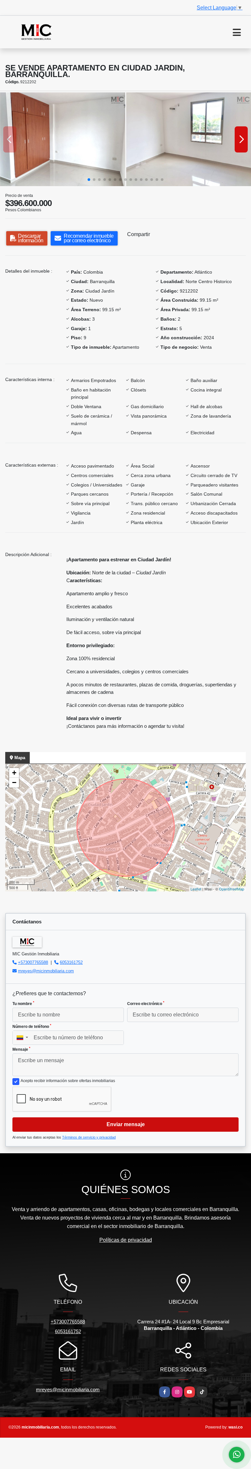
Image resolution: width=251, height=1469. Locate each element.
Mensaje (21, 1049)
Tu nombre (23, 1003)
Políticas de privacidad (125, 1240)
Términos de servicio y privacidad (89, 1137)
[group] (62, 139)
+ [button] (14, 773)
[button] (89, 179)
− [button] (14, 782)
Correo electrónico (145, 1003)
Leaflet (196, 888)
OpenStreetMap (231, 888)
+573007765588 (33, 962)
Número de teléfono (31, 1026)
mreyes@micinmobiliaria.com (46, 970)
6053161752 (71, 962)
